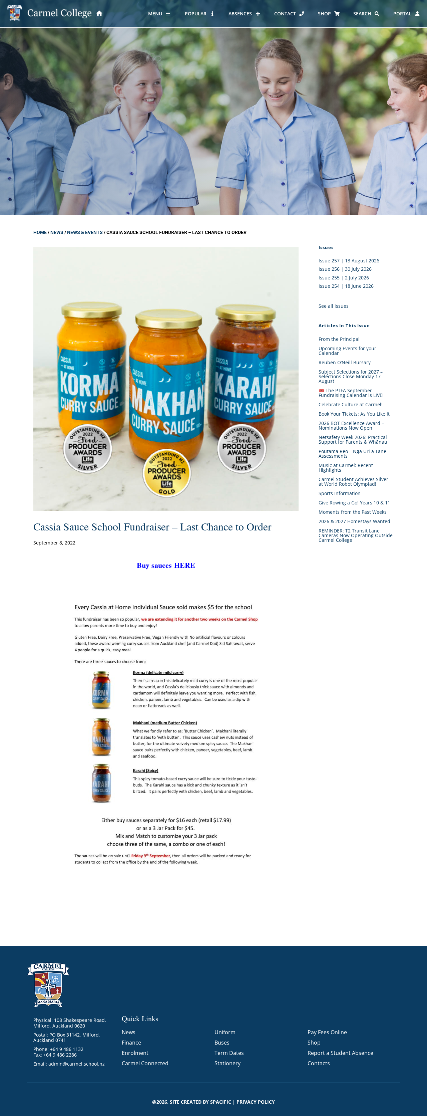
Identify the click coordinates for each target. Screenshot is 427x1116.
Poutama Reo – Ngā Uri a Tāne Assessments (352, 453)
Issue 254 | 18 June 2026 (346, 286)
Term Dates (229, 1053)
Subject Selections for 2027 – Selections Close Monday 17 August (351, 376)
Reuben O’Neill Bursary (345, 362)
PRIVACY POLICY (256, 1102)
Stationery (228, 1063)
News (56, 232)
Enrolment (135, 1053)
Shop (314, 1042)
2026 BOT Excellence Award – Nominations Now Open (351, 425)
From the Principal (339, 339)
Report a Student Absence (340, 1053)
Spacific (220, 1102)
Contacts (319, 1063)
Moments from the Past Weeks (353, 512)
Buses (222, 1042)
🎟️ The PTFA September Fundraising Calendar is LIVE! (351, 392)
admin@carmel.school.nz (76, 1064)
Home (40, 232)
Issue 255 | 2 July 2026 (344, 277)
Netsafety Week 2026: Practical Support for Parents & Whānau (353, 439)
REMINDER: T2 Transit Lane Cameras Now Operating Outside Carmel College (356, 535)
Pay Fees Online (327, 1032)
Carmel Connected (145, 1063)
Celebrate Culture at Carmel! (351, 404)
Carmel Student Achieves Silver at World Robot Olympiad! (353, 481)
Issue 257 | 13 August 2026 (349, 260)
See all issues (334, 306)
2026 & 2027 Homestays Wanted (354, 521)
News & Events (85, 232)
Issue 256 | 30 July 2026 (345, 269)
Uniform (225, 1032)
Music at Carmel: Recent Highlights (346, 467)
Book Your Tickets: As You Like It (354, 414)
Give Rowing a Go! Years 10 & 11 (354, 502)
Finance (131, 1042)
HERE (184, 565)
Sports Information (340, 493)
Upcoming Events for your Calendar (347, 350)
